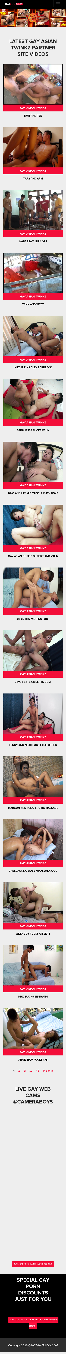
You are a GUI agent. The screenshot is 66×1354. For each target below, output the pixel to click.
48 (38, 1071)
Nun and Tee (33, 115)
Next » (48, 1071)
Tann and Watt (33, 304)
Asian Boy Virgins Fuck (33, 619)
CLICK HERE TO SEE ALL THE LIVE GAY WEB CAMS (33, 1264)
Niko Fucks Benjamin (33, 996)
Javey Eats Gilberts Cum (33, 682)
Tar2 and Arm (33, 178)
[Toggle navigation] (58, 3)
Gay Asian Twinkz (33, 108)
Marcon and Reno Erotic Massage (33, 808)
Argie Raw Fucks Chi (33, 1059)
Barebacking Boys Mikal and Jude (33, 870)
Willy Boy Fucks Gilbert (33, 933)
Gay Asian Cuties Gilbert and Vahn (33, 556)
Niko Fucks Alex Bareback (33, 367)
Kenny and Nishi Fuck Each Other (33, 745)
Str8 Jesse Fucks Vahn (33, 430)
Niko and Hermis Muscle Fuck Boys (33, 493)
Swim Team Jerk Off (33, 241)
